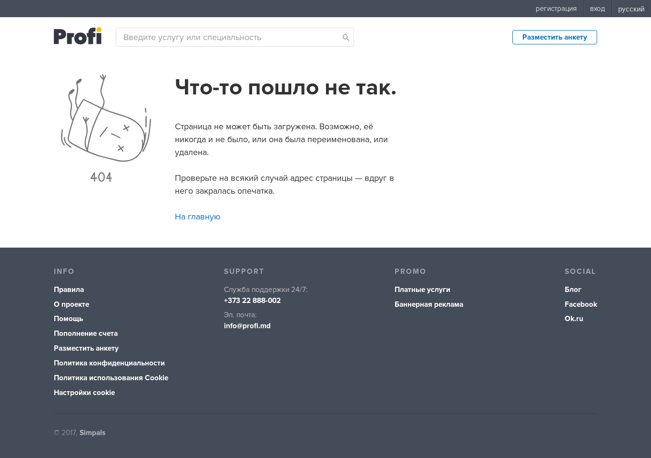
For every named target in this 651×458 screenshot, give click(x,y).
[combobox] (235, 37)
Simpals (92, 432)
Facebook (581, 304)
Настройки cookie (84, 392)
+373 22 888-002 (252, 300)
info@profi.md (247, 326)
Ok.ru (574, 318)
